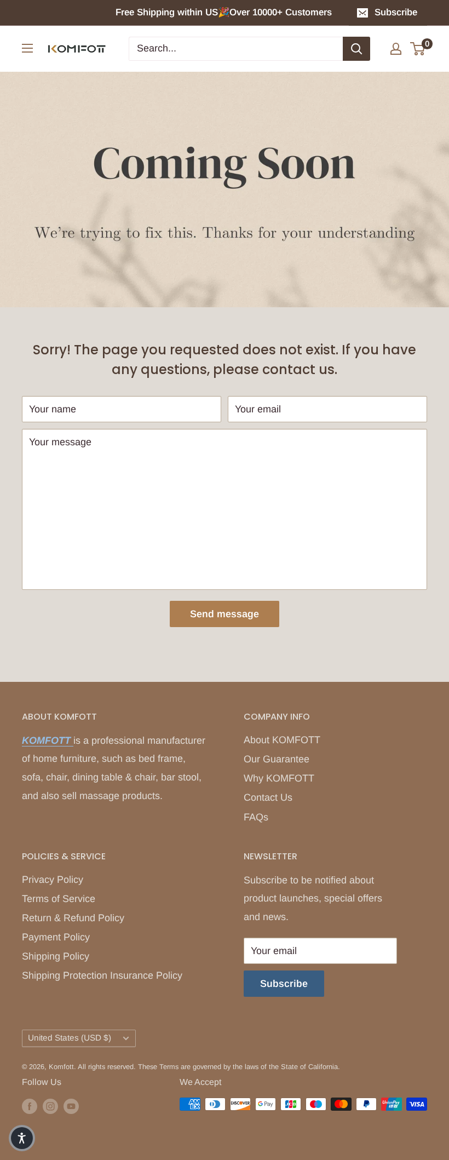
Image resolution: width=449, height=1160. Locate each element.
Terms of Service (58, 898)
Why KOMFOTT (279, 778)
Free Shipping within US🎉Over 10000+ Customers (225, 12)
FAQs (256, 817)
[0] (418, 48)
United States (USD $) (69, 1037)
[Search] (356, 49)
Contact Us (268, 797)
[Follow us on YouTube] (71, 1106)
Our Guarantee (276, 759)
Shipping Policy (55, 956)
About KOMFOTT (282, 739)
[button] (22, 1138)
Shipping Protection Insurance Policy (102, 975)
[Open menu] (27, 48)
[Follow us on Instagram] (50, 1106)
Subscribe (396, 12)
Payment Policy (56, 937)
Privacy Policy (52, 879)
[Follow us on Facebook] (29, 1106)
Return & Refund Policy (73, 917)
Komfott (61, 1067)
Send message (224, 613)
